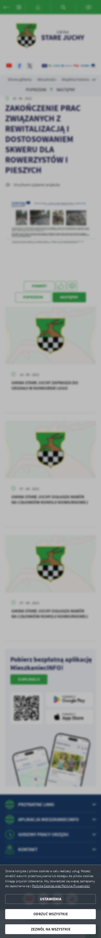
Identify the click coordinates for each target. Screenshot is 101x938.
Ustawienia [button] (50, 899)
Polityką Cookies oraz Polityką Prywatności (61, 886)
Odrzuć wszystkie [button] (50, 914)
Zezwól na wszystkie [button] (50, 929)
